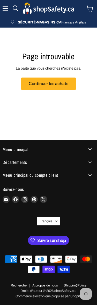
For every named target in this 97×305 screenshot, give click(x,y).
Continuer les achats (48, 83)
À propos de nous (45, 285)
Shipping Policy (75, 285)
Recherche (19, 285)
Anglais (80, 22)
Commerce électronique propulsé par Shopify (49, 296)
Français (67, 22)
